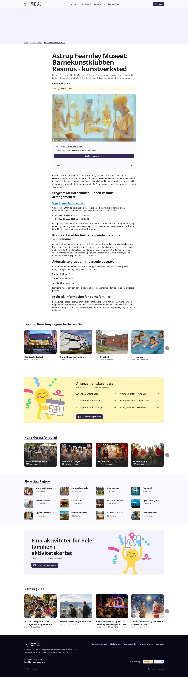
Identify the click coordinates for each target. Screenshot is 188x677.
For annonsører (146, 644)
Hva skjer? (73, 4)
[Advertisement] (94, 25)
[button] (167, 348)
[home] (38, 4)
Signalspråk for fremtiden (68, 203)
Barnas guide (113, 4)
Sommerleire (99, 4)
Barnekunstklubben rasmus (54, 42)
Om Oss (160, 644)
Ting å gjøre (86, 4)
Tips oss (158, 4)
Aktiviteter (115, 644)
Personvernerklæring (156, 669)
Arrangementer (36, 42)
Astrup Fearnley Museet (73, 146)
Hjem (26, 42)
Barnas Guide (129, 644)
